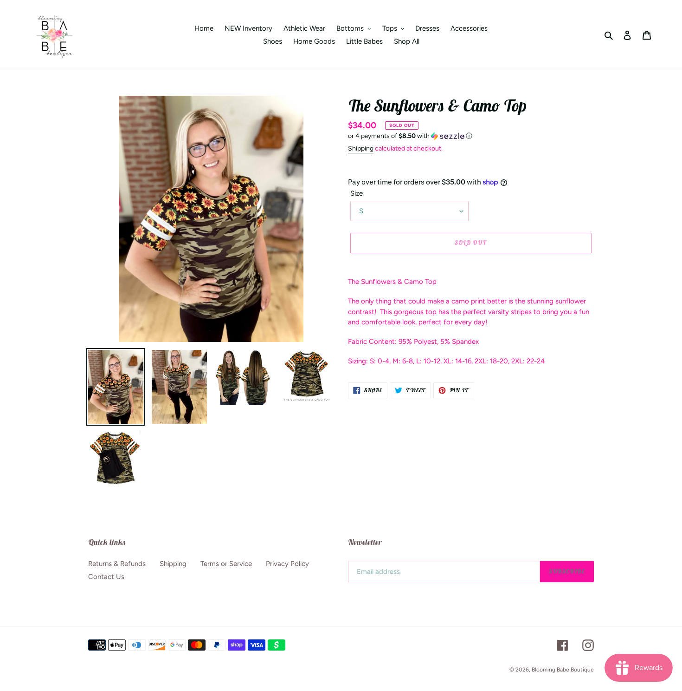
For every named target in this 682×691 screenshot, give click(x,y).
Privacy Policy (287, 563)
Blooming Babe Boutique (563, 669)
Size (356, 193)
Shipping (360, 148)
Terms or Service (226, 563)
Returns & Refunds (117, 563)
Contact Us (106, 577)
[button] (410, 136)
